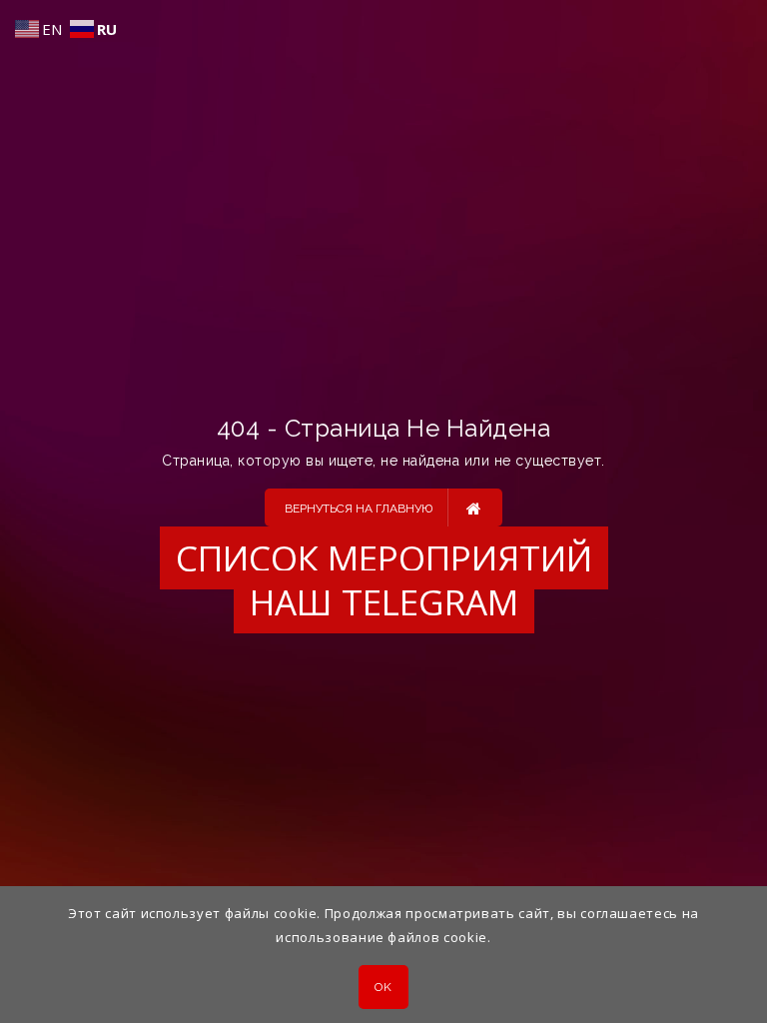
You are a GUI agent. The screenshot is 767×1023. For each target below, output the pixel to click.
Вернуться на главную (358, 508)
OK (383, 987)
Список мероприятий (384, 557)
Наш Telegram (384, 601)
